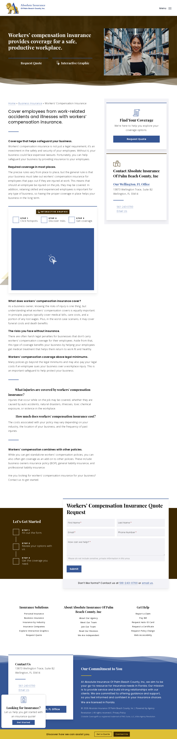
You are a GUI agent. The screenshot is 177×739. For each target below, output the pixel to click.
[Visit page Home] (25, 8)
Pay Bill (143, 618)
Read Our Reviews (88, 630)
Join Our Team (88, 626)
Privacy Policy (119, 712)
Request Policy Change (143, 630)
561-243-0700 (125, 206)
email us (147, 583)
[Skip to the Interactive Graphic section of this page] (72, 63)
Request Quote (34, 635)
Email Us (122, 211)
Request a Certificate (143, 626)
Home (11, 103)
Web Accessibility (143, 635)
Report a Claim (143, 613)
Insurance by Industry (34, 622)
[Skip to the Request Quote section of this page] (28, 63)
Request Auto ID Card (143, 622)
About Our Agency (88, 618)
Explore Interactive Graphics (34, 630)
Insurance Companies (34, 626)
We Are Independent (88, 635)
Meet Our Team (88, 622)
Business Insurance (30, 103)
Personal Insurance (34, 613)
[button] (165, 8)
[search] (154, 8)
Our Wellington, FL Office (131, 184)
